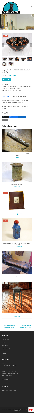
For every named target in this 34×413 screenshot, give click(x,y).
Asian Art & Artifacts (13, 86)
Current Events (5, 339)
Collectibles (22, 86)
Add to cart (6, 79)
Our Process (5, 345)
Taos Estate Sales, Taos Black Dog (14, 409)
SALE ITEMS (17, 88)
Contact (4, 353)
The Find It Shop (6, 348)
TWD (19, 410)
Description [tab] (6, 96)
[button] (31, 7)
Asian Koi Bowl (8, 90)
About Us (4, 342)
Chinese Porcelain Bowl (18, 90)
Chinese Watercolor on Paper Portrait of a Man (8, 327)
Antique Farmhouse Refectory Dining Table (24, 327)
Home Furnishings (8, 88)
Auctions (4, 350)
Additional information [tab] (19, 96)
